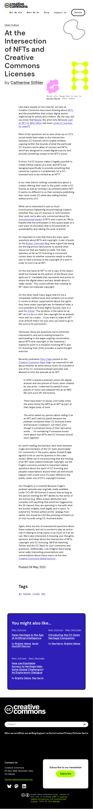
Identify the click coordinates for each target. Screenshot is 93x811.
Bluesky (9, 786)
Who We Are (15, 12)
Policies (77, 733)
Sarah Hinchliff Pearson (25, 645)
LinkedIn (24, 786)
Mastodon (17, 786)
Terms (85, 733)
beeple (27, 593)
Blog (46, 12)
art (20, 593)
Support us (43, 733)
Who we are (11, 733)
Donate (78, 12)
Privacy (68, 733)
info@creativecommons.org (19, 779)
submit (84, 724)
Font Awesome (54, 801)
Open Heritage (73, 630)
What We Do (33, 12)
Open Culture (12, 25)
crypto (36, 593)
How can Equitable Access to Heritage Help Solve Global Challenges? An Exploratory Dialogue (28, 668)
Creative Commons (16, 5)
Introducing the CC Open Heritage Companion (64, 636)
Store (52, 733)
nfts (43, 593)
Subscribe (65, 773)
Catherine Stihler (27, 82)
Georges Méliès (53, 99)
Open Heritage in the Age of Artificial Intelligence (28, 636)
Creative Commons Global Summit (37, 558)
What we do (24, 733)
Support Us (60, 12)
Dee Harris (57, 643)
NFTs (70, 110)
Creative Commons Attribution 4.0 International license (49, 799)
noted (55, 794)
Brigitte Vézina (23, 643)
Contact (59, 733)
